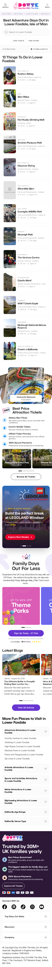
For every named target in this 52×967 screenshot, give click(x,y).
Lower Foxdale (32, 14)
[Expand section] (46, 769)
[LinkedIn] (14, 907)
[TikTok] (23, 907)
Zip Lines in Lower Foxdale (17, 758)
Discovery (9, 927)
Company (9, 937)
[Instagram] (32, 907)
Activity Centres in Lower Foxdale (20, 738)
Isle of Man (6, 14)
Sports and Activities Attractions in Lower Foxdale (21, 779)
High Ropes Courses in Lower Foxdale (22, 746)
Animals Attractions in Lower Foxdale (19, 768)
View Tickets (18, 41)
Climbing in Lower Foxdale (17, 742)
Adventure (45, 14)
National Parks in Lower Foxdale (20, 750)
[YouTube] (41, 907)
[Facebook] (4, 907)
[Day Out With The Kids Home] (26, 5)
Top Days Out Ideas (14, 916)
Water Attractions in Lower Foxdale (18, 790)
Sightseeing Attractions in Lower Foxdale (21, 801)
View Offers (33, 41)
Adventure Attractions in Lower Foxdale (20, 731)
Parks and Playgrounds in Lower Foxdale (24, 754)
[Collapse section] (46, 731)
